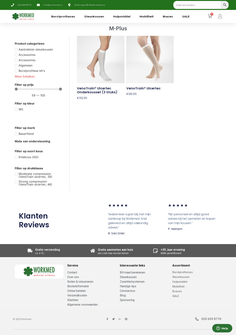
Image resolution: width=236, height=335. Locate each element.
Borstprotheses (63, 16)
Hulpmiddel (121, 16)
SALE (186, 16)
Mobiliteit (147, 16)
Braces (168, 16)
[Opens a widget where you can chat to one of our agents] (222, 328)
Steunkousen (94, 16)
